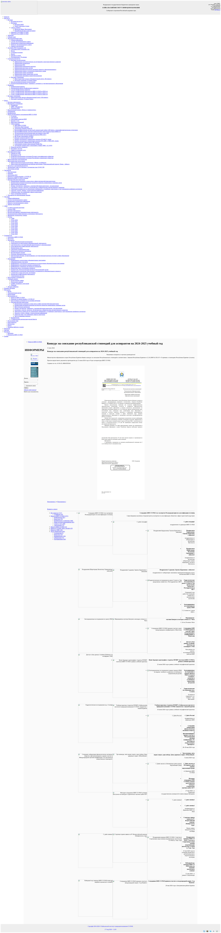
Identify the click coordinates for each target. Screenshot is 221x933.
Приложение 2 (61, 501)
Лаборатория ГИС (20, 65)
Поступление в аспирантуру (16, 277)
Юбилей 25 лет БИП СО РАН (19, 32)
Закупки (6, 330)
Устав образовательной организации (22, 241)
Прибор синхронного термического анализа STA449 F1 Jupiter (33, 139)
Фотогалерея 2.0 (12, 296)
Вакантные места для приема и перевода (23, 268)
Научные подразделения (18, 60)
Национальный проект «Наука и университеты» (22, 110)
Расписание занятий (17, 282)
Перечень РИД (15, 108)
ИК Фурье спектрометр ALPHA (24, 136)
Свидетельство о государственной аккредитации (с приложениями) (31, 245)
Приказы (10, 173)
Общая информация (17, 40)
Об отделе (11, 238)
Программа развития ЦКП (19, 119)
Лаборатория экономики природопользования (28, 75)
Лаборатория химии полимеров (24, 72)
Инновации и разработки (15, 103)
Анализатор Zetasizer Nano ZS (23, 128)
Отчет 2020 (14, 226)
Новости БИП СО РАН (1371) (59, 516)
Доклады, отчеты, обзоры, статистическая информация (27, 190)
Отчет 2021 (14, 227)
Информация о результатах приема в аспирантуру (25, 265)
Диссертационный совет (15, 38)
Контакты (7, 331)
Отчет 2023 (14, 231)
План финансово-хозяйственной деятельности (24, 246)
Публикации (11, 111)
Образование (11, 258)
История (10, 20)
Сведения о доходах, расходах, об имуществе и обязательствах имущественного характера (37, 187)
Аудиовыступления (17, 52)
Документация (12, 172)
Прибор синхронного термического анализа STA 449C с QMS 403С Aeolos (37, 141)
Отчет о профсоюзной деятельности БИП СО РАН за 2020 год (29, 94)
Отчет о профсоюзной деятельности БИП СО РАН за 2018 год (29, 91)
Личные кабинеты (13, 286)
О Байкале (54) (58, 514)
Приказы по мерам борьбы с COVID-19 (19, 176)
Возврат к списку (52, 509)
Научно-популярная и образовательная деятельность (23, 212)
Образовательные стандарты (19, 262)
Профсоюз (11, 85)
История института (16, 21)
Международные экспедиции (16, 161)
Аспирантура (8, 235)
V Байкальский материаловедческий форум (24, 319)
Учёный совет (12, 37)
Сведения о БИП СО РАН (15, 237)
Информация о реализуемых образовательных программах (28, 260)
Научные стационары (17, 77)
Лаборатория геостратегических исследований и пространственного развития (38, 61)
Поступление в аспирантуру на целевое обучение (25, 300)
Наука (6, 100)
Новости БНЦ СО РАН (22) (59, 527)
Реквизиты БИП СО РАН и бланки (18, 178)
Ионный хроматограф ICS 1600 (24, 137)
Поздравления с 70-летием (19, 57)
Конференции (12, 113)
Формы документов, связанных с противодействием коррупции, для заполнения (35, 186)
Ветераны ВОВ (19, 24)
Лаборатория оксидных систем (24, 68)
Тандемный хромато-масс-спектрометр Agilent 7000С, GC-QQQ (33, 145)
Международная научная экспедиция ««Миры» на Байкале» (28, 162)
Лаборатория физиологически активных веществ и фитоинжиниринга (35, 69)
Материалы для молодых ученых (17, 215)
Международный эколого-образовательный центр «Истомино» (33, 79)
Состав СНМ (11, 209)
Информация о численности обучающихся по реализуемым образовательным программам (37, 263)
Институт (7, 18)
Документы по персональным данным (19, 195)
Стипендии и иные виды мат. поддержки (23, 272)
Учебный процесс (13, 279)
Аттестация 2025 (12, 175)
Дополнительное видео (14, 293)
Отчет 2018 (14, 223)
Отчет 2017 (14, 221)
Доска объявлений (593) (58, 531)
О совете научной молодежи (16, 207)
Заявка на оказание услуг (18, 150)
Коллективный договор (18, 252)
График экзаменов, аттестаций (20, 283)
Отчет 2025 (14, 234)
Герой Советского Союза (22, 26)
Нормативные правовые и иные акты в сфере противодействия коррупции (33, 181)
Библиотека (11, 324)
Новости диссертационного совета (21, 44)
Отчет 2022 (14, 229)
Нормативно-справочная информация (22, 43)
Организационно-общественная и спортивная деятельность (25, 214)
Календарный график (17, 280)
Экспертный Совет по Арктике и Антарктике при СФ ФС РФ (26, 167)
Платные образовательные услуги (21, 254)
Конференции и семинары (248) (63, 520)
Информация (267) (59, 517)
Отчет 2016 (14, 220)
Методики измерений (17, 122)
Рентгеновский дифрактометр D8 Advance (27, 142)
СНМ (5, 206)
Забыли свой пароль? (30, 390)
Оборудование (15, 124)
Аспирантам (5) (58, 533)
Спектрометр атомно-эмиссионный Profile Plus (28, 144)
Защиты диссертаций (17, 46)
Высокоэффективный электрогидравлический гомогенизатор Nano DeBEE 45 (38, 131)
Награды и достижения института (18, 165)
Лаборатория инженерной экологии (25, 66)
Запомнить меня (31, 385)
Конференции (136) (60, 536)
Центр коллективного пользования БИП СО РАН (22, 114)
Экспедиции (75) (59, 525)
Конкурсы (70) (58, 519)
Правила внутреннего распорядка (21, 251)
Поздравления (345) (60, 539)
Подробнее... (191, 519)
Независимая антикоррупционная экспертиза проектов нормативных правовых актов (36, 182)
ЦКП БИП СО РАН (20, 125)
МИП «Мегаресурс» (17, 106)
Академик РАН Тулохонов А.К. (17, 48)
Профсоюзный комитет (18, 86)
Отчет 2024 (14, 232)
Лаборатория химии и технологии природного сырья (30, 71)
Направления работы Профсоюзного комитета (24, 88)
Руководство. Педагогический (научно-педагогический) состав (29, 269)
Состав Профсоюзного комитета (20, 89)
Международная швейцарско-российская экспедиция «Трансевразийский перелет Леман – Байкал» (40, 164)
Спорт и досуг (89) (59, 524)
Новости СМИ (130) (57, 530)
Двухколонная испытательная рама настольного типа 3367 (32, 133)
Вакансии (7, 328)
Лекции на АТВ (15, 153)
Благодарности (12, 322)
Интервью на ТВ (16, 155)
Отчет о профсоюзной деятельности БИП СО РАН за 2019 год (29, 93)
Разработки (14, 105)
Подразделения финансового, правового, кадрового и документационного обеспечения (37, 83)
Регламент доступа (16, 148)
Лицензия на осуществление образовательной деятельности (28, 243)
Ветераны (14, 23)
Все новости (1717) (56, 513)
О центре (13, 116)
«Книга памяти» (16, 27)
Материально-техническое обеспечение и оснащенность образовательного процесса (36, 271)
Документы (14, 117)
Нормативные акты (17, 248)
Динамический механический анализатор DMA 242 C (30, 134)
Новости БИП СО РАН (18, 297)
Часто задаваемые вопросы (19, 193)
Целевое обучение (16, 257)
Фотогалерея (11, 294)
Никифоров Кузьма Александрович (25, 30)
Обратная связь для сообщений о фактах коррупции (26, 192)
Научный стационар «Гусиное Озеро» (26, 80)
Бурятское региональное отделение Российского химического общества (32, 158)
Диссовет (7, 196)
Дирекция (10, 35)
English (6, 336)
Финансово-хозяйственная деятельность (23, 274)
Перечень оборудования (22, 127)
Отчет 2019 (14, 224)
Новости (6, 16)
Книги (13, 54)
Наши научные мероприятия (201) (64, 522)
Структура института (14, 58)
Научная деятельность (14, 102)
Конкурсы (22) (58, 534)
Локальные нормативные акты (20, 249)
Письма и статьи (16, 55)
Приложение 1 (51, 501)
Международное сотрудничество (17, 159)
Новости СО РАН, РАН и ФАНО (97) (62, 528)
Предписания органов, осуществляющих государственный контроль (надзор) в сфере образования (40, 255)
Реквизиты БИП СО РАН (15, 335)
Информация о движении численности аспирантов (26, 266)
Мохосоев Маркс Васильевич (23, 29)
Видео (13, 51)
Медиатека (7, 290)
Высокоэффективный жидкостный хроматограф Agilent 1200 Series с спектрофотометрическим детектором (46, 130)
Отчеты (10, 217)
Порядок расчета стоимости (19, 147)
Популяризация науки (14, 151)
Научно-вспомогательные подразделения (23, 82)
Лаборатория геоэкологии (22, 63)
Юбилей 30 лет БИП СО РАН (19, 34)
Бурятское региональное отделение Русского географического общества (32, 156)
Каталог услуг (15, 120)
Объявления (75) (59, 537)
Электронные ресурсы (17, 276)
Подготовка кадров (13, 169)
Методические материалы (18, 184)
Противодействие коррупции (16, 179)
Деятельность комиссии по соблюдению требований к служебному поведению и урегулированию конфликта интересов (46, 189)
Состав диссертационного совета (21, 41)
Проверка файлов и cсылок (16, 327)
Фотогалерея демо (13, 321)
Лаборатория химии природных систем (26, 74)
